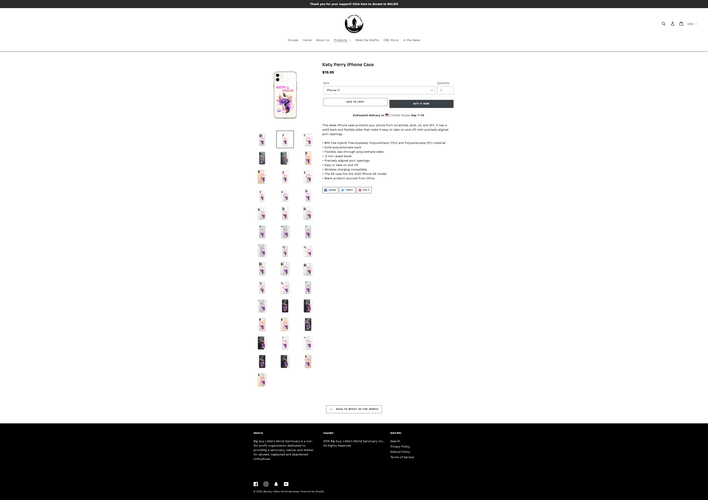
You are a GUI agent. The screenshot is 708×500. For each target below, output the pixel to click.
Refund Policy (400, 452)
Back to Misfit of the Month (356, 409)
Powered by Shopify (312, 491)
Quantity (443, 83)
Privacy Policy (400, 446)
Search (395, 441)
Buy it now (421, 104)
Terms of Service (402, 457)
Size (326, 83)
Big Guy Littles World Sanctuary (281, 491)
